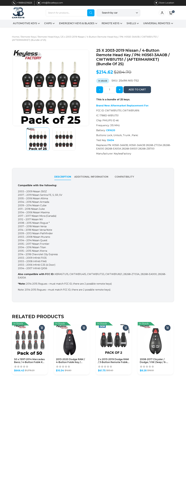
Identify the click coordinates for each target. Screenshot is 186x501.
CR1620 (110, 130)
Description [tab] (62, 176)
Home (15, 37)
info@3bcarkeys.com (52, 2)
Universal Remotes (156, 23)
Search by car (110, 12)
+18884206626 (24, 2)
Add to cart (137, 89)
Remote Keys (110, 23)
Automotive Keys (25, 23)
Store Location (166, 2)
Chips (48, 23)
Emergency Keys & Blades (76, 23)
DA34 (110, 140)
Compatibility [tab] (124, 176)
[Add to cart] (42, 328)
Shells (131, 23)
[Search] (90, 12)
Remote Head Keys (48, 37)
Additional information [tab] (91, 176)
